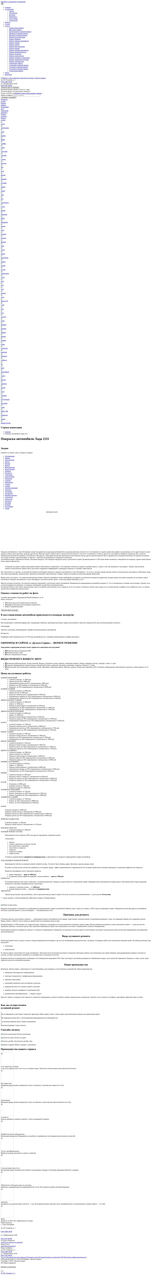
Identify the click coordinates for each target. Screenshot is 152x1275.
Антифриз (8, 491)
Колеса (7, 465)
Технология (13, 20)
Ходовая (8, 503)
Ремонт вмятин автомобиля (19, 41)
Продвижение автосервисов (16, 1257)
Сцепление (9, 497)
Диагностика (9, 460)
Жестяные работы (15, 30)
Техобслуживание (11, 488)
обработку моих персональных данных (28, 93)
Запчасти (8, 490)
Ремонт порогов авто (16, 56)
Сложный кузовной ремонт (19, 65)
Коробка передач (11, 495)
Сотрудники (13, 18)
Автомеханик (10, 456)
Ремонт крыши (14, 48)
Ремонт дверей (14, 43)
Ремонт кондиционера (17, 46)
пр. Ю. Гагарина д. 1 (8, 1273)
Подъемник (9, 506)
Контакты (8, 74)
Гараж (7, 508)
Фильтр (7, 464)
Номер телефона (6, 95)
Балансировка (10, 469)
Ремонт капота (14, 45)
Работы (7, 22)
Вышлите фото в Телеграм (10, 87)
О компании (9, 9)
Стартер (8, 480)
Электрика (9, 475)
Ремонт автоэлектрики (17, 37)
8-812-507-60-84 (6, 85)
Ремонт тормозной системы (19, 59)
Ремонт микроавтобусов (17, 52)
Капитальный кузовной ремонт (20, 32)
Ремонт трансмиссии (16, 61)
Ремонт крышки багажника (18, 50)
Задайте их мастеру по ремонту (12, 1242)
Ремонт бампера (14, 39)
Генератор (8, 478)
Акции (11, 11)
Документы (13, 13)
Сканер (7, 484)
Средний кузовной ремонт (18, 67)
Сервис (7, 486)
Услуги (7, 26)
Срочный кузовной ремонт (18, 69)
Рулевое (8, 505)
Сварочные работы (16, 63)
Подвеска (8, 473)
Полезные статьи (32, 1257)
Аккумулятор (9, 477)
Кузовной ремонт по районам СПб (51, 1257)
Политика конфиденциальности (75, 1257)
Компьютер (9, 482)
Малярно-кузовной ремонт (18, 33)
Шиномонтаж (10, 467)
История (12, 15)
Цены (7, 73)
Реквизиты (13, 17)
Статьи (7, 24)
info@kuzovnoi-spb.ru (8, 1246)
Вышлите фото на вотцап (10, 610)
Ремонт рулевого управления (19, 58)
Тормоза (8, 471)
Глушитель (9, 493)
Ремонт (7, 458)
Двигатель (8, 499)
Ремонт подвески (15, 54)
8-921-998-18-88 (6, 82)
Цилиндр (8, 501)
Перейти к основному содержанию (13, 2)
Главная (8, 7)
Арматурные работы (16, 28)
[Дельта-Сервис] (23, 78)
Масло (7, 462)
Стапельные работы (16, 71)
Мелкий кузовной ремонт (18, 35)
